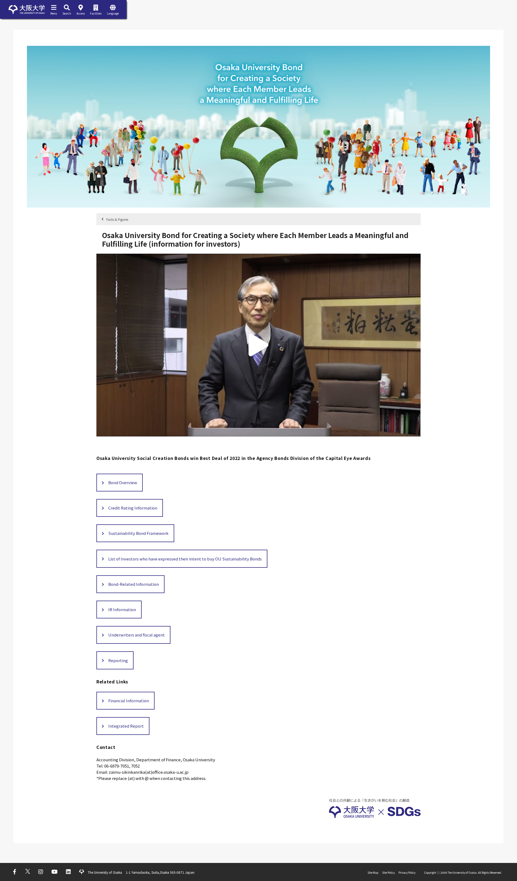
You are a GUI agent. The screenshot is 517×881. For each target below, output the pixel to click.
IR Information (122, 609)
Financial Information (128, 700)
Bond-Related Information (133, 584)
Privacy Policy (407, 872)
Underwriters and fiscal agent (136, 635)
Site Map (373, 872)
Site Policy (388, 872)
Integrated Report (126, 726)
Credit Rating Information (132, 508)
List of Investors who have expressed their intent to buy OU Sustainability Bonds (185, 559)
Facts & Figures (117, 219)
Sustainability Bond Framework (138, 533)
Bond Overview (122, 482)
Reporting (118, 660)
